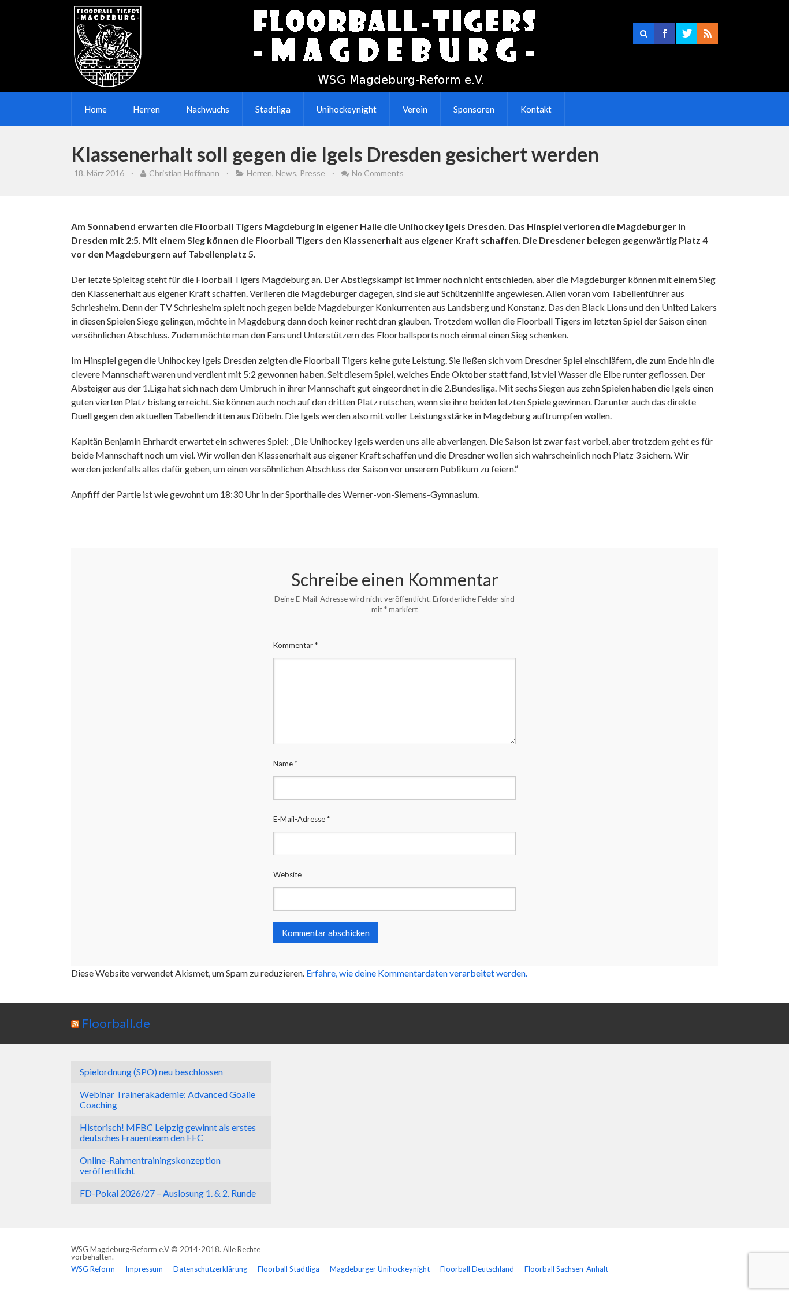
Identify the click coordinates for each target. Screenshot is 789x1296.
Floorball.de (115, 1023)
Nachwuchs (207, 109)
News (286, 173)
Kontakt (536, 109)
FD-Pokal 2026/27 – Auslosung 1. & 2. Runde (168, 1192)
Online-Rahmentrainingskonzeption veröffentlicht (150, 1165)
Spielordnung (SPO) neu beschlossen (151, 1071)
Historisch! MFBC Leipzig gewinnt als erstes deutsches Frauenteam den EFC (168, 1132)
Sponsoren (473, 109)
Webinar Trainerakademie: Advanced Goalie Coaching (167, 1099)
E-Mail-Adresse (301, 819)
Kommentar (295, 645)
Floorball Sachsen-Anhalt (566, 1268)
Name (285, 763)
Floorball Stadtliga (288, 1268)
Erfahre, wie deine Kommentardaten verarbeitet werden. (416, 972)
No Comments (378, 173)
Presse (312, 173)
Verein (415, 109)
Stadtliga (273, 109)
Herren (146, 109)
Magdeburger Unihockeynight (380, 1268)
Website (287, 874)
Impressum (144, 1268)
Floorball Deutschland (477, 1268)
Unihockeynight (347, 109)
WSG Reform (93, 1268)
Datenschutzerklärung (210, 1268)
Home (95, 109)
